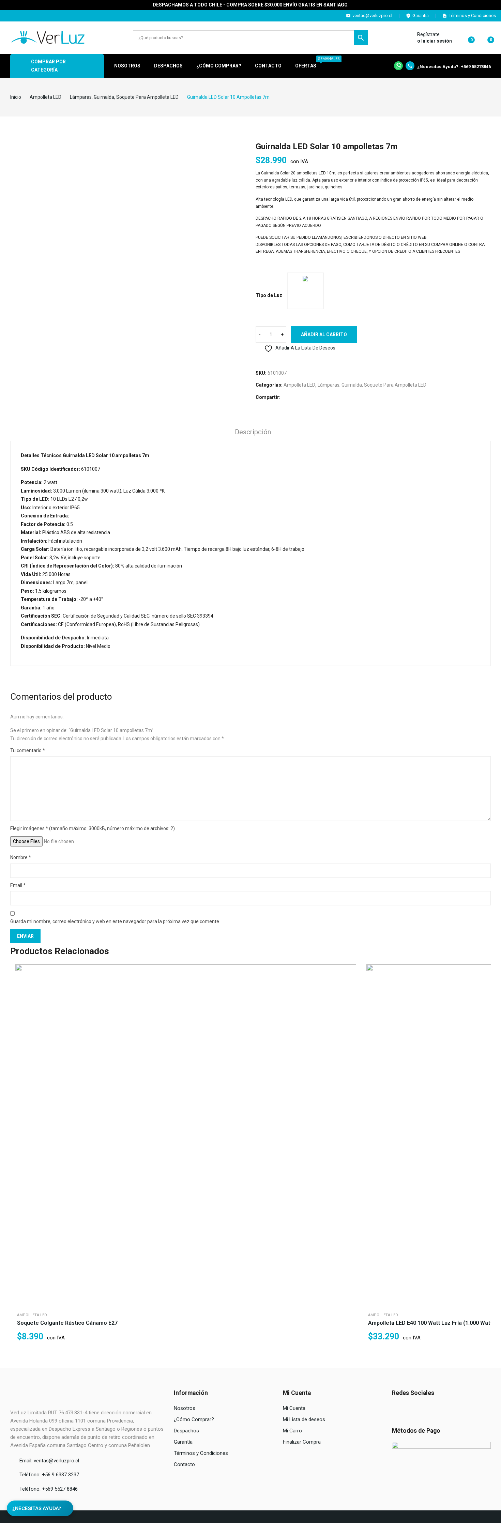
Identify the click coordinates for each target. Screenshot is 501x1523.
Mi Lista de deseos (304, 1419)
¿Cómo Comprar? (194, 1419)
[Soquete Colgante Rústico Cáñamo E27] (185, 1134)
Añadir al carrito (324, 334)
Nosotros (184, 1408)
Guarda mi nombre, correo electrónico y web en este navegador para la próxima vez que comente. (115, 921)
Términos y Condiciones (472, 15)
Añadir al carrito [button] (349, 1005)
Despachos (186, 1431)
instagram (18, 15)
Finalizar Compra (302, 1442)
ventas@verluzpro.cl (372, 15)
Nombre (20, 857)
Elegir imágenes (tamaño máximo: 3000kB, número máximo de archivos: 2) (92, 828)
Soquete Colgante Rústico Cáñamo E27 (67, 1323)
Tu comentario (27, 750)
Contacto (184, 1464)
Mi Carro (292, 1431)
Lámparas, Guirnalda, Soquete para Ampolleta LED (372, 385)
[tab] (253, 433)
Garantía (420, 15)
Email (18, 885)
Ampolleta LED (299, 385)
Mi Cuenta (294, 1408)
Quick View (349, 971)
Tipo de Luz (269, 295)
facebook (8, 15)
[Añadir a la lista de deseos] (349, 988)
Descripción (253, 432)
